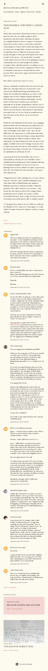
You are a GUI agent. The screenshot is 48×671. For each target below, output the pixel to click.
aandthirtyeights (16, 490)
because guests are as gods (23, 605)
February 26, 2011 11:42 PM (18, 582)
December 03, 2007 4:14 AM (19, 340)
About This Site (27, 12)
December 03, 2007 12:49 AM (19, 287)
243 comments (17, 609)
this (23, 397)
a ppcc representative (18, 294)
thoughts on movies (14, 223)
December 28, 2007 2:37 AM (19, 564)
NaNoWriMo (15, 325)
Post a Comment (10, 587)
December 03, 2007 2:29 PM (19, 484)
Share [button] (5, 220)
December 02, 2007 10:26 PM (20, 261)
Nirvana (13, 267)
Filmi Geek (14, 346)
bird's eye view (16, 548)
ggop (12, 235)
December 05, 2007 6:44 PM (19, 541)
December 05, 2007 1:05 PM (19, 511)
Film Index (9, 12)
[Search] (43, 3)
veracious (14, 517)
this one (30, 361)
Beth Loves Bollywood (16, 8)
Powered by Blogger (25, 664)
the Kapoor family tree (18, 646)
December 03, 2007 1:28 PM (19, 422)
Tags (17, 12)
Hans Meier (14, 570)
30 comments (13, 650)
